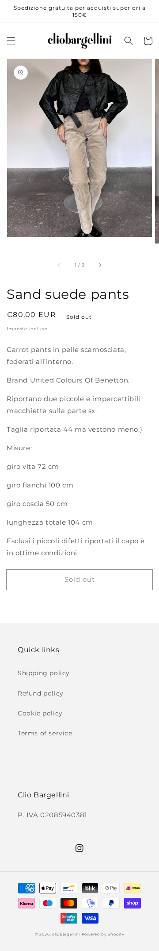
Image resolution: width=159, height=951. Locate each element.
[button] (11, 40)
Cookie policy (40, 713)
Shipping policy (44, 673)
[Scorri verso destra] (99, 264)
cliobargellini (66, 934)
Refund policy (41, 693)
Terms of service (45, 733)
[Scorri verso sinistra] (59, 264)
